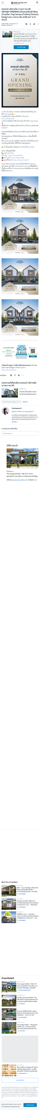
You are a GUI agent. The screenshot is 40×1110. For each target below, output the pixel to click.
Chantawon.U (13, 24)
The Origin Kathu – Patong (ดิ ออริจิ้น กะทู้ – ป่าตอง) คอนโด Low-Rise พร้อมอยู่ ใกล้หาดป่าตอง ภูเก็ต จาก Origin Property (27, 1026)
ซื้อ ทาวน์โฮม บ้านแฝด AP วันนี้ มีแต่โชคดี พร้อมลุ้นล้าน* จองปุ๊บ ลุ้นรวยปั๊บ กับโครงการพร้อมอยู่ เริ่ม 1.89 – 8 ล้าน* (27, 1069)
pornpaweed (23, 1017)
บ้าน (12, 25)
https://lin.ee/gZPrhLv (15, 155)
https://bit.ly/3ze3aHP (21, 160)
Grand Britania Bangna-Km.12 (11, 402)
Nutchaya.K (22, 894)
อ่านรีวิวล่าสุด (21, 47)
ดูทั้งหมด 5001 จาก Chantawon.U (22, 411)
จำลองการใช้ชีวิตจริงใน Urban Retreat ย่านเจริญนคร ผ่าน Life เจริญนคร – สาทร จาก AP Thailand (27, 1013)
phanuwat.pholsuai (19, 480)
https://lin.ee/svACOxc (9, 370)
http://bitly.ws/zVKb (17, 158)
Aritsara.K (22, 1004)
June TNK (22, 1031)
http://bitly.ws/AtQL (8, 119)
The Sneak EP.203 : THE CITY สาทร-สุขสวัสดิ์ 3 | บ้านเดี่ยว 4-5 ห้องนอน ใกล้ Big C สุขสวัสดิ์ (22, 474)
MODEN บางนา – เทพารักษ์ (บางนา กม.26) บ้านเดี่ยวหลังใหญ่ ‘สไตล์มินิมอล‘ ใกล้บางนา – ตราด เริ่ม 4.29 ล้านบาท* (27, 916)
